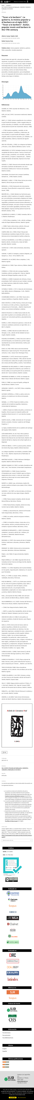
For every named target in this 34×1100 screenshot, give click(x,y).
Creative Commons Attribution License (14, 796)
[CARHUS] (13, 963)
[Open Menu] (1, 1)
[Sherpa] (13, 943)
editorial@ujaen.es (22, 1081)
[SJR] (13, 994)
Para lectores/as (6, 1032)
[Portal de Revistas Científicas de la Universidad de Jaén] (12, 1022)
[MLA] (13, 919)
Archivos (8, 5)
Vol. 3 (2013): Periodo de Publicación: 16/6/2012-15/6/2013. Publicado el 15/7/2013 (16, 8)
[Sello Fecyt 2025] (12, 876)
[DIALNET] (13, 925)
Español (4, 1051)
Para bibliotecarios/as (7, 1037)
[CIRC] (13, 957)
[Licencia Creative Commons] (11, 881)
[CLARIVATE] (13, 901)
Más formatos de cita (8, 840)
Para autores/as (6, 1035)
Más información (22, 1097)
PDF (5, 752)
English (4, 1048)
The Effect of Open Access (11, 821)
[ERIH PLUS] (13, 975)
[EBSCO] (13, 913)
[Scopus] (13, 907)
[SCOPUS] (13, 1000)
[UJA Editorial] (12, 1012)
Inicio (3, 5)
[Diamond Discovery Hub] (13, 895)
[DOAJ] (13, 969)
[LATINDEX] (13, 981)
